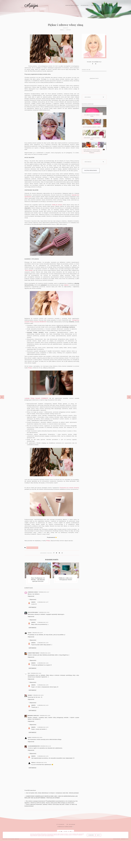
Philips (30, 367)
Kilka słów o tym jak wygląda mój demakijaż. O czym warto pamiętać (92, 151)
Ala (29, 673)
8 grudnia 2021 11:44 (45, 746)
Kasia (29, 737)
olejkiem (66, 285)
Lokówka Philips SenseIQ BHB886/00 (36, 398)
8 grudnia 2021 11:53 (43, 727)
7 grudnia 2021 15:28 (43, 612)
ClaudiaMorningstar (34, 746)
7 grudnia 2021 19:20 (44, 715)
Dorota (33, 602)
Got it (98, 835)
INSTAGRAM (72, 824)
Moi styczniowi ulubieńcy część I (92, 126)
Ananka (30, 695)
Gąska (29, 632)
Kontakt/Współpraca (72, 5)
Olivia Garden (29, 270)
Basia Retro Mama (33, 612)
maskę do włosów (57, 204)
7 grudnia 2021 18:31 (35, 673)
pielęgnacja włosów (32, 547)
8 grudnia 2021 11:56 (43, 642)
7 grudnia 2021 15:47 (37, 632)
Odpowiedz (31, 596)
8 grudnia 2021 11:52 (43, 756)
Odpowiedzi (33, 599)
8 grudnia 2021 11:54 (43, 705)
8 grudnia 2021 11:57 (43, 602)
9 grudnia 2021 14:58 (41, 762)
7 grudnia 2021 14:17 (43, 592)
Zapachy (100, 5)
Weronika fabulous (33, 715)
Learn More (91, 835)
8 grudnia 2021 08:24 (36, 737)
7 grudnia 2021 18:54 (38, 695)
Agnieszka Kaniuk (33, 592)
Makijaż (94, 5)
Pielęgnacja (85, 5)
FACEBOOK (61, 824)
